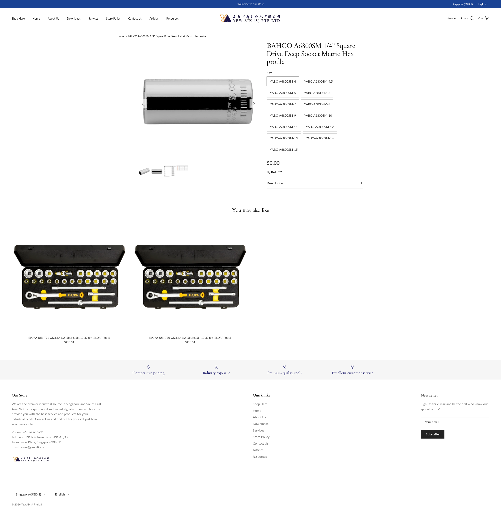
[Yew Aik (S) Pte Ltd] (250, 18)
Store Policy (113, 18)
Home (36, 18)
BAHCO (276, 172)
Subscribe (432, 434)
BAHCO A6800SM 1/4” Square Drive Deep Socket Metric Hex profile (167, 36)
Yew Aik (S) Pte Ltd (31, 504)
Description (275, 183)
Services (93, 18)
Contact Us (135, 18)
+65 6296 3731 (33, 432)
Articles (154, 18)
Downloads (74, 18)
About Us (53, 18)
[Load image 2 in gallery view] (198, 102)
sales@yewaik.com (33, 447)
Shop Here (18, 18)
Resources (172, 18)
